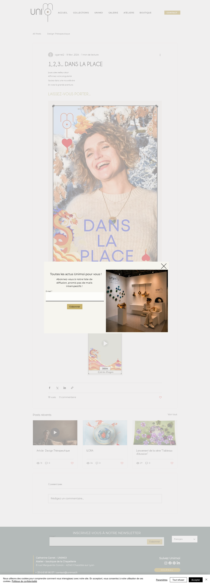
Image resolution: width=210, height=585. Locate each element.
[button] (163, 266)
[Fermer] (206, 580)
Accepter (195, 579)
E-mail (48, 291)
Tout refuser (178, 579)
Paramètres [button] (161, 579)
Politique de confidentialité (24, 581)
